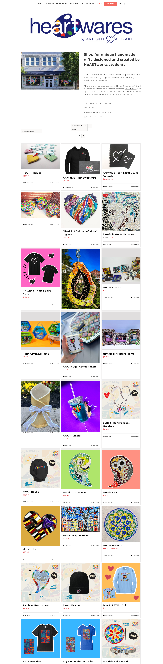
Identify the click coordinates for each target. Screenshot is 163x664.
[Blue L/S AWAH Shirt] (121, 582)
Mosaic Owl (110, 492)
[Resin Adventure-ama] (40, 331)
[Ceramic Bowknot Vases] (40, 400)
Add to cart (67, 244)
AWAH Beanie (71, 605)
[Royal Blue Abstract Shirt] (80, 638)
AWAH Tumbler (72, 435)
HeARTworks (130, 89)
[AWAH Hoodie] (40, 469)
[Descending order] (90, 126)
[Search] (122, 4)
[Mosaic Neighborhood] (80, 519)
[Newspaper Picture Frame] (121, 331)
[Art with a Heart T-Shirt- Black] (40, 268)
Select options (28, 182)
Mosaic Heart (30, 549)
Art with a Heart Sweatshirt (79, 177)
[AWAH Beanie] (80, 582)
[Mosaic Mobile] (80, 271)
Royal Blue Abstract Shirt (78, 661)
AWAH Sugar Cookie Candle (79, 366)
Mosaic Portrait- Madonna (118, 234)
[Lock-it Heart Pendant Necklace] (121, 400)
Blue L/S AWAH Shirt (115, 605)
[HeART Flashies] (40, 156)
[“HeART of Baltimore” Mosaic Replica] (80, 210)
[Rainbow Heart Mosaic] (40, 582)
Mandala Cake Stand (115, 661)
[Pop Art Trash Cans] (40, 201)
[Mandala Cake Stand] (121, 638)
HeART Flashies (32, 173)
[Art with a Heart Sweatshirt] (80, 159)
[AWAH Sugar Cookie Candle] (80, 337)
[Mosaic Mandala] (121, 524)
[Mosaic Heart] (40, 526)
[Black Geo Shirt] (40, 638)
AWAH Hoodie (31, 492)
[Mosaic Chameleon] (80, 469)
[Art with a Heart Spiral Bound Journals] (121, 156)
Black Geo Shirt (32, 661)
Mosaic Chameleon (74, 492)
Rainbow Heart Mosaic (36, 605)
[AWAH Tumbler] (80, 406)
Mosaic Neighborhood (76, 535)
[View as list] (83, 136)
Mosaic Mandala (113, 545)
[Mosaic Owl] (121, 469)
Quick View (55, 182)
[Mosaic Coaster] (121, 266)
